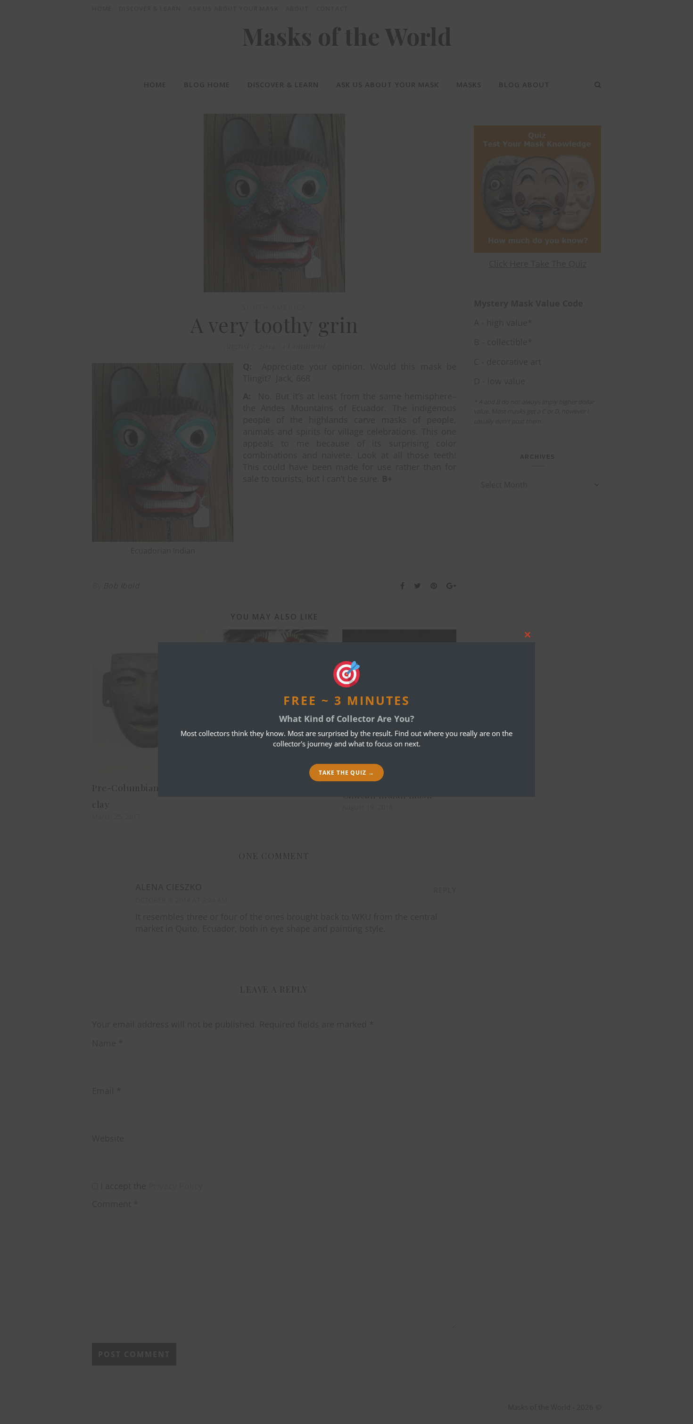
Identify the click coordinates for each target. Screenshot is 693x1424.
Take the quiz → (346, 773)
